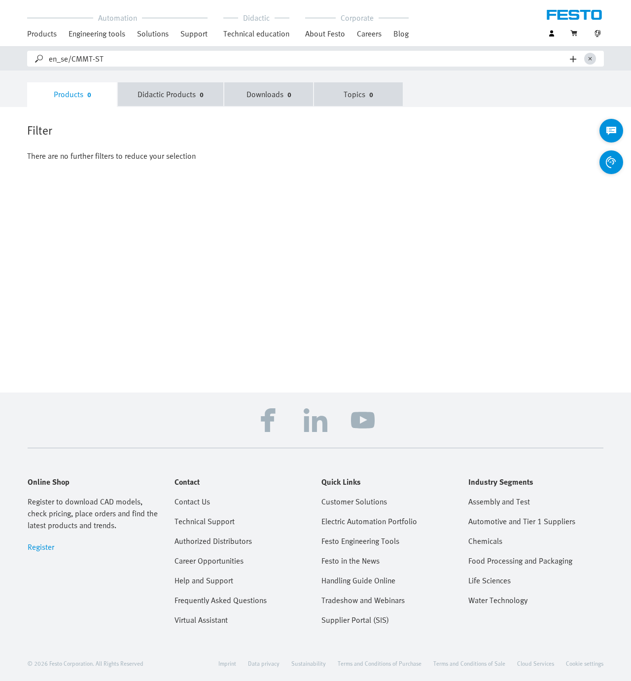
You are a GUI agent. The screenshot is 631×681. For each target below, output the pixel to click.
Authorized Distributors (213, 541)
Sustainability (308, 663)
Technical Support (205, 521)
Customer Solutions (354, 501)
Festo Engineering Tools (360, 541)
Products (72, 94)
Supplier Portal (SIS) (355, 620)
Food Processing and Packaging (520, 561)
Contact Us (192, 501)
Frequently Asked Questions (221, 600)
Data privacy (264, 663)
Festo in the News (350, 561)
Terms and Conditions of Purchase (379, 663)
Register (41, 547)
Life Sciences (489, 580)
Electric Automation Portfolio (369, 521)
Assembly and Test (499, 501)
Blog (401, 33)
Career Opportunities (209, 561)
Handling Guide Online (358, 580)
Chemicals (485, 541)
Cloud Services (535, 663)
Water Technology (497, 600)
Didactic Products (171, 94)
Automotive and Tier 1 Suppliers (521, 521)
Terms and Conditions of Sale (469, 663)
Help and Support (204, 580)
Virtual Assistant (201, 620)
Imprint (227, 663)
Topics (358, 94)
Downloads (268, 94)
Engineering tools (97, 33)
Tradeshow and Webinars (363, 600)
